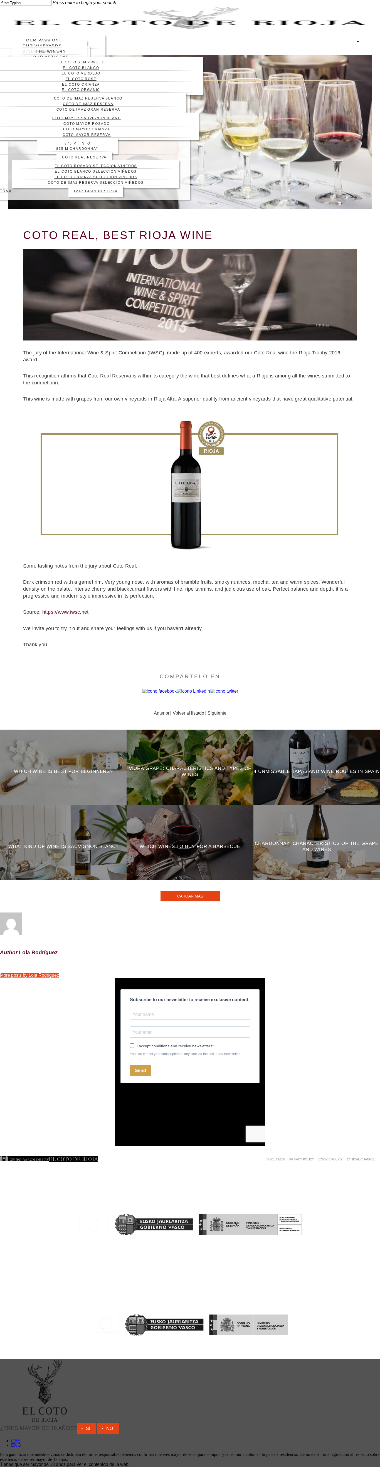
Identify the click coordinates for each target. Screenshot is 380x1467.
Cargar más (190, 896)
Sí (88, 1428)
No (109, 1428)
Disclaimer (276, 1159)
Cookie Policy (330, 1159)
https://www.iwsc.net (65, 612)
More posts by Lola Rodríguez (29, 975)
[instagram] (364, 64)
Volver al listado (188, 713)
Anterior (161, 713)
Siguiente (217, 713)
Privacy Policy (301, 1159)
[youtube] (364, 55)
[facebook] (364, 46)
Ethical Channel (361, 1159)
